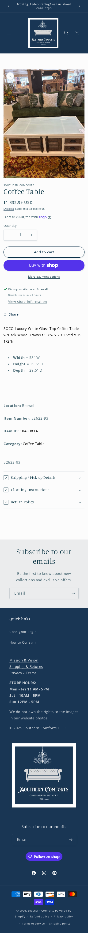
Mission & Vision (23, 660)
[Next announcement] (79, 6)
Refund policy (39, 916)
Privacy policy (63, 916)
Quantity (10, 225)
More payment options (44, 277)
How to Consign (22, 642)
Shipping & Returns (26, 666)
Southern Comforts (41, 910)
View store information (27, 301)
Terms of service (33, 923)
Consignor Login (23, 631)
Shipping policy (60, 923)
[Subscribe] (73, 593)
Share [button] (14, 314)
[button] (9, 33)
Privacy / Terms (23, 672)
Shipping (9, 208)
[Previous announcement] (9, 6)
